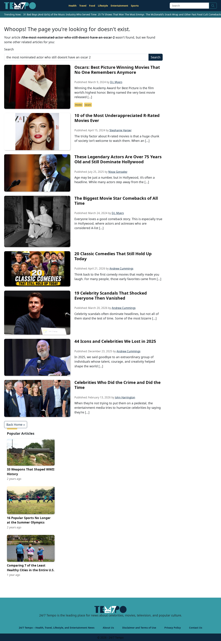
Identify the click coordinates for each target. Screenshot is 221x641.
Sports (135, 5)
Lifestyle (103, 5)
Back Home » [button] (15, 424)
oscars (88, 104)
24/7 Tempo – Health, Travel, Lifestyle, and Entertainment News (56, 627)
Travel (82, 5)
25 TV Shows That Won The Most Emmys (121, 14)
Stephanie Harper (120, 130)
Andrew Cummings (121, 268)
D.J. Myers (116, 82)
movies (78, 104)
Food (92, 5)
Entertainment (119, 5)
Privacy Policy (172, 627)
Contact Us (195, 627)
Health (72, 5)
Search (9, 49)
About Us (108, 627)
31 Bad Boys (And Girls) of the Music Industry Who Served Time (60, 14)
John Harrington (125, 397)
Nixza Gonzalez (117, 172)
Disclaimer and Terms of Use (139, 627)
